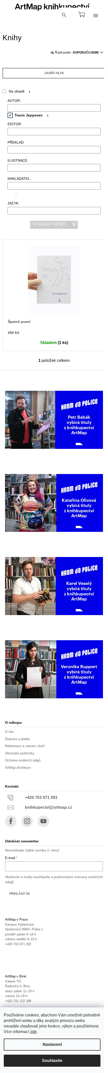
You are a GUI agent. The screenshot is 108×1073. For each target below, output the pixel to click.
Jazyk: (13, 203)
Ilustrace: (18, 160)
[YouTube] (43, 821)
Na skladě (19, 91)
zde (33, 1031)
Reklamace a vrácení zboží (25, 746)
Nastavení (52, 1044)
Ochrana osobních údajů (22, 760)
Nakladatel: (19, 179)
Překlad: (16, 142)
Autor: (14, 101)
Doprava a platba (17, 739)
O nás (9, 732)
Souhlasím (52, 1060)
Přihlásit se (19, 893)
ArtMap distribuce (18, 767)
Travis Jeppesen (31, 115)
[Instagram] (27, 821)
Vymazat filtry (50, 224)
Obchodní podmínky (19, 753)
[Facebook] (11, 821)
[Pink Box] (13, 194)
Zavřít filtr (54, 73)
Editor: (15, 124)
